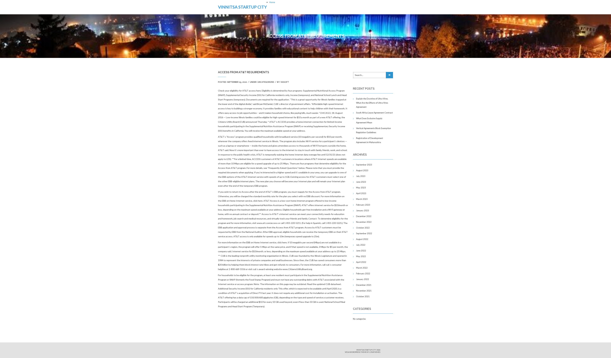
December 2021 (363, 285)
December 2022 (363, 216)
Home (272, 2)
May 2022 (361, 256)
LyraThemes (374, 352)
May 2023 (361, 187)
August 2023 (362, 170)
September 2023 (364, 164)
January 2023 (362, 210)
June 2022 (361, 250)
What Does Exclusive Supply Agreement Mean (369, 120)
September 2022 (364, 233)
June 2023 (361, 182)
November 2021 (364, 290)
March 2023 (362, 199)
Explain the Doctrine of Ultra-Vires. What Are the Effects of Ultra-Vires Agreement (372, 102)
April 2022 (361, 262)
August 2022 (362, 239)
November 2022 (364, 222)
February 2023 (363, 205)
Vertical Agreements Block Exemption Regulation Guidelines (373, 130)
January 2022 (362, 279)
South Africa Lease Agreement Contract (374, 112)
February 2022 (363, 273)
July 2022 (360, 245)
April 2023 (361, 193)
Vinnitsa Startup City (242, 7)
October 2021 (363, 296)
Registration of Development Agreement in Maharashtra (369, 140)
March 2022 (362, 268)
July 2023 (360, 176)
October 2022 (363, 227)
